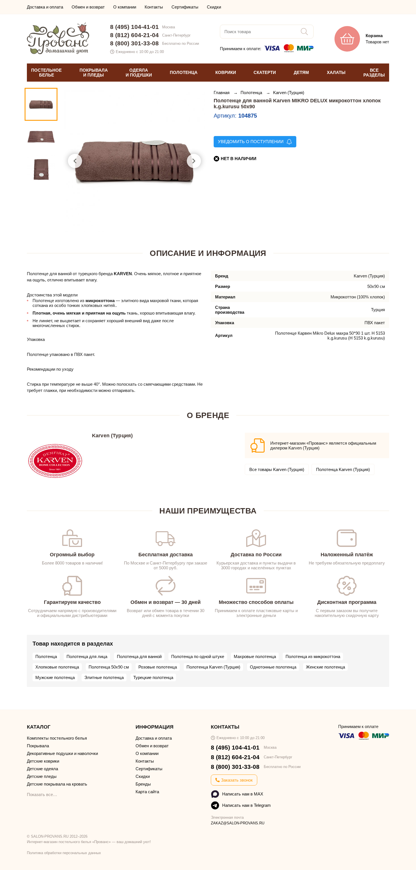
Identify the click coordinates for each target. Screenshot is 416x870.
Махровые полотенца (255, 656)
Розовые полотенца (157, 667)
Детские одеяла (42, 768)
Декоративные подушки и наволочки (62, 753)
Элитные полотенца (104, 677)
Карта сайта (147, 791)
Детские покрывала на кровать (57, 784)
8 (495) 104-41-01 (134, 27)
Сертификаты (184, 7)
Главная (222, 92)
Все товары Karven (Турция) (276, 469)
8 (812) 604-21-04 (134, 35)
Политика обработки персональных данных (64, 853)
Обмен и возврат (88, 7)
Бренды (143, 784)
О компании (124, 7)
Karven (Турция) (288, 92)
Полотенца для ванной (139, 656)
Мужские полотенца (55, 677)
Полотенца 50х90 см (109, 667)
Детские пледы (42, 776)
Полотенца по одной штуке (197, 656)
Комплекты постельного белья (57, 738)
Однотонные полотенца (273, 667)
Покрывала (38, 745)
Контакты (154, 7)
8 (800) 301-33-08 (134, 43)
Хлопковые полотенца (57, 667)
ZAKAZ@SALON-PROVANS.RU (237, 823)
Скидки (214, 7)
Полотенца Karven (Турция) (343, 469)
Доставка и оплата (45, 7)
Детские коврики (43, 761)
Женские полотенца (325, 667)
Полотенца (252, 92)
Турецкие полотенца (153, 677)
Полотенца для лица (87, 656)
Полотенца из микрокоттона (313, 656)
